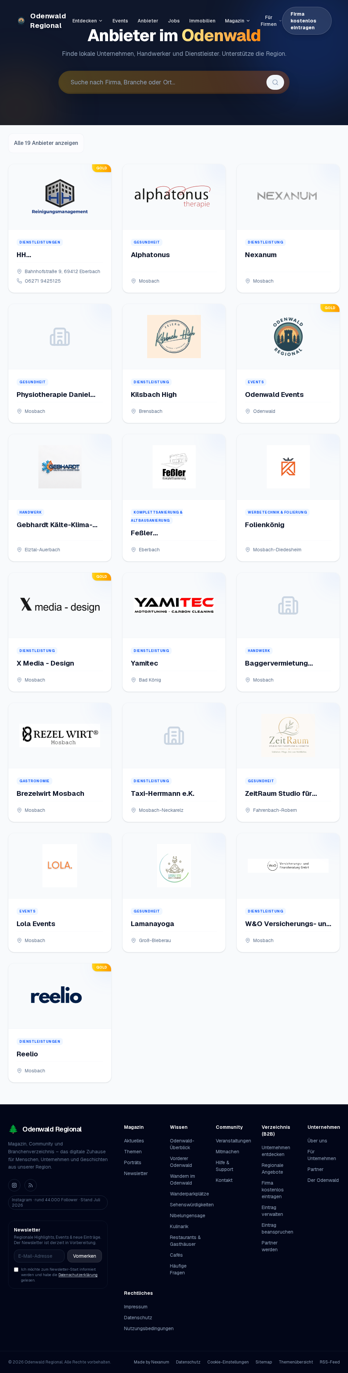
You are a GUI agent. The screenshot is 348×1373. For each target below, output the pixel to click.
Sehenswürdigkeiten (192, 1205)
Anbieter (148, 21)
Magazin (234, 21)
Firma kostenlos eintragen (303, 21)
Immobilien (202, 21)
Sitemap (264, 1362)
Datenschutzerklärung (78, 1274)
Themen (133, 1152)
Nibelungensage (187, 1215)
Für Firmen (269, 20)
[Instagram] (14, 1185)
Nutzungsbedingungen (149, 1328)
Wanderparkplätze (189, 1194)
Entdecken (84, 21)
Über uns (317, 1141)
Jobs (174, 21)
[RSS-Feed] (30, 1185)
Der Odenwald (323, 1180)
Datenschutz (138, 1318)
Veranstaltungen (233, 1141)
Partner (316, 1169)
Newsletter (136, 1173)
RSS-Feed (330, 1362)
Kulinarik (179, 1226)
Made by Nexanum (151, 1362)
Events (120, 21)
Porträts (132, 1162)
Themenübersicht (296, 1362)
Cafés (176, 1255)
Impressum (135, 1307)
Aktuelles (134, 1141)
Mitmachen (227, 1152)
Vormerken (84, 1256)
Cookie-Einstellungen (228, 1362)
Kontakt (224, 1180)
